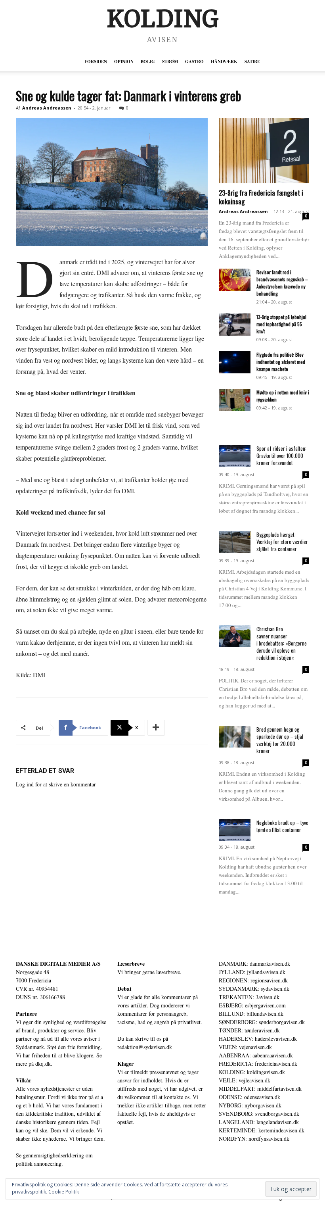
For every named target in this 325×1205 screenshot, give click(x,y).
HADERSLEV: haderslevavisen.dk (258, 1038)
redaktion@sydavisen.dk (144, 1047)
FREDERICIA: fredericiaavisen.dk (258, 1063)
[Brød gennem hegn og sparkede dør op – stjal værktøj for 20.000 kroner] (234, 737)
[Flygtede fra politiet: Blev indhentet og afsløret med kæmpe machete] (234, 362)
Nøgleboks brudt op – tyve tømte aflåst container (282, 826)
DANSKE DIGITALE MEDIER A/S (58, 963)
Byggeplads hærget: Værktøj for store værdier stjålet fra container (282, 541)
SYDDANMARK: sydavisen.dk (254, 988)
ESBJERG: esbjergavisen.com (252, 1005)
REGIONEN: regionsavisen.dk (253, 980)
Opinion (124, 61)
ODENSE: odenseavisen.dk (249, 1097)
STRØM (170, 61)
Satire (252, 61)
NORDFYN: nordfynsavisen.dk (254, 1138)
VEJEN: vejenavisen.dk (245, 1047)
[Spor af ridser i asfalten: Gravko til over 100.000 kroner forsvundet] (234, 456)
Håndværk (224, 61)
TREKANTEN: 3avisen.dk (249, 997)
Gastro (194, 61)
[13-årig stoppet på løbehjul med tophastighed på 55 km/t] (234, 324)
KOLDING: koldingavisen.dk (252, 1072)
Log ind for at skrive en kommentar (56, 784)
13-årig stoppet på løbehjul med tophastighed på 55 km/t (281, 323)
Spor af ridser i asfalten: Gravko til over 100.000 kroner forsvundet (281, 455)
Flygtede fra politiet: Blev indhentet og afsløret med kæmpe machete (280, 361)
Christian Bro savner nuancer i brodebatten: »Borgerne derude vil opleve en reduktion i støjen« (281, 643)
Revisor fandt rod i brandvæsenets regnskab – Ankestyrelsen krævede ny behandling (282, 283)
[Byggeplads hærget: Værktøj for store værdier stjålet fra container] (234, 542)
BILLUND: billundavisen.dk (251, 1013)
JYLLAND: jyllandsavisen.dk (252, 972)
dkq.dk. (43, 1063)
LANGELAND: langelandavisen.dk (259, 1122)
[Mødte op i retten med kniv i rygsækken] (234, 400)
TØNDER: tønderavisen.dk (249, 1030)
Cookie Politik (63, 1191)
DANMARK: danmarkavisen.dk (254, 963)
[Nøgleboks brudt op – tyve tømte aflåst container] (234, 830)
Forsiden (95, 61)
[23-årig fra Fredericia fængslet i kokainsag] (264, 150)
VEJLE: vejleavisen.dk (244, 1080)
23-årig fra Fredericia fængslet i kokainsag (261, 197)
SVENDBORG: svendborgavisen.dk (259, 1113)
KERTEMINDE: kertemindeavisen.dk (261, 1130)
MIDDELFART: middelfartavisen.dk (260, 1088)
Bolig (148, 61)
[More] (156, 728)
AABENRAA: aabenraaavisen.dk (256, 1055)
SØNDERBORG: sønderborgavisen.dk (262, 1022)
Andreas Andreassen (46, 108)
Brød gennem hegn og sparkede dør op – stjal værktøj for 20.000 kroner (279, 740)
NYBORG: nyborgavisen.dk (250, 1105)
